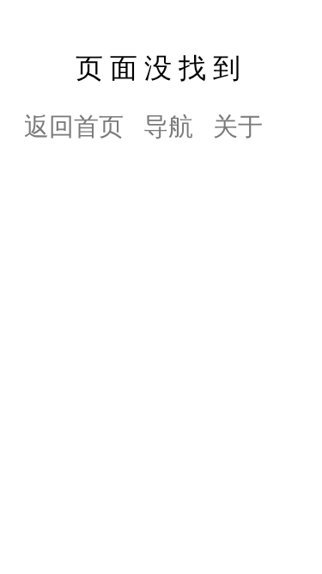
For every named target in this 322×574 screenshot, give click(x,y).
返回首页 (74, 124)
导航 (168, 124)
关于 (238, 124)
